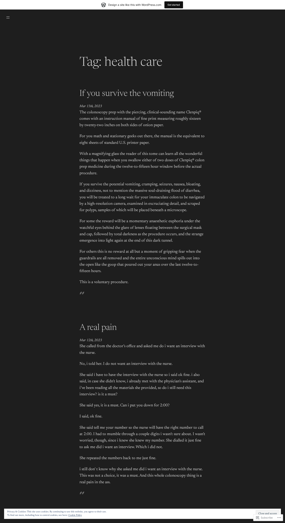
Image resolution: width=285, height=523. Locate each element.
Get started (174, 4)
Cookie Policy (75, 515)
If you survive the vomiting (126, 94)
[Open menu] (8, 17)
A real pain (98, 328)
